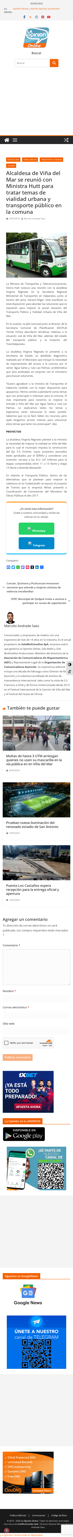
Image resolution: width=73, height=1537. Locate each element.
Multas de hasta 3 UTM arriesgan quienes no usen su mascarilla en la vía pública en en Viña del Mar (34, 760)
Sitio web (8, 1023)
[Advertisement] (36, 103)
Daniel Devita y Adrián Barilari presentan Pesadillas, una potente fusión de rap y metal (39, 10)
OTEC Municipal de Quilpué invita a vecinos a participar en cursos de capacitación (38, 601)
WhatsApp (38, 530)
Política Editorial (18, 1515)
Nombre (9, 991)
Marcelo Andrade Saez (34, 218)
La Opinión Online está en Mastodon (21, 1535)
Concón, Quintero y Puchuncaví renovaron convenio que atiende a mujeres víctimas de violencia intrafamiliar (34, 587)
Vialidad (11, 165)
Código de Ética (59, 1515)
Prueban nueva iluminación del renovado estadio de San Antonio (32, 824)
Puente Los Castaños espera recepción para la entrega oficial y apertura (32, 889)
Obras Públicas (30, 159)
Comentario (11, 945)
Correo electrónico (16, 1007)
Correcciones (38, 1515)
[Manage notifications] (6, 1530)
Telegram (39, 545)
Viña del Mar (13, 159)
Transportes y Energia (51, 159)
